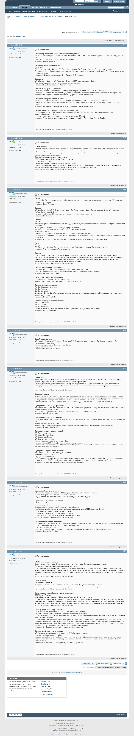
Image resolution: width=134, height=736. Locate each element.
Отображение (119, 40)
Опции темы (108, 40)
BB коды (44, 682)
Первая (105, 32)
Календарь (31, 11)
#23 (124, 189)
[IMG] (43, 686)
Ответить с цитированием (118, 134)
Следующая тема (74, 673)
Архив (118, 715)
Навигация (53, 11)
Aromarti (68, 729)
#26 (124, 482)
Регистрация (119, 2)
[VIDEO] (43, 689)
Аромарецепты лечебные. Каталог (50, 17)
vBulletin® (67, 723)
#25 (124, 369)
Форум (24, 8)
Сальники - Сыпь (18, 37)
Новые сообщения (14, 11)
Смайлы (44, 684)
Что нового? (13, 8)
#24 (124, 330)
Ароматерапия (29, 17)
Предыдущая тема (60, 673)
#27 (124, 551)
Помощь (107, 2)
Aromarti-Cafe (55, 8)
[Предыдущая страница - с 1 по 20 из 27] (115, 32)
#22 (124, 138)
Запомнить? (81, 4)
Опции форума (42, 11)
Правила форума (47, 694)
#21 (124, 45)
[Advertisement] (67, 24)
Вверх (124, 667)
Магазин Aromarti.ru (39, 8)
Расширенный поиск (120, 11)
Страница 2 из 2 (89, 32)
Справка (24, 11)
